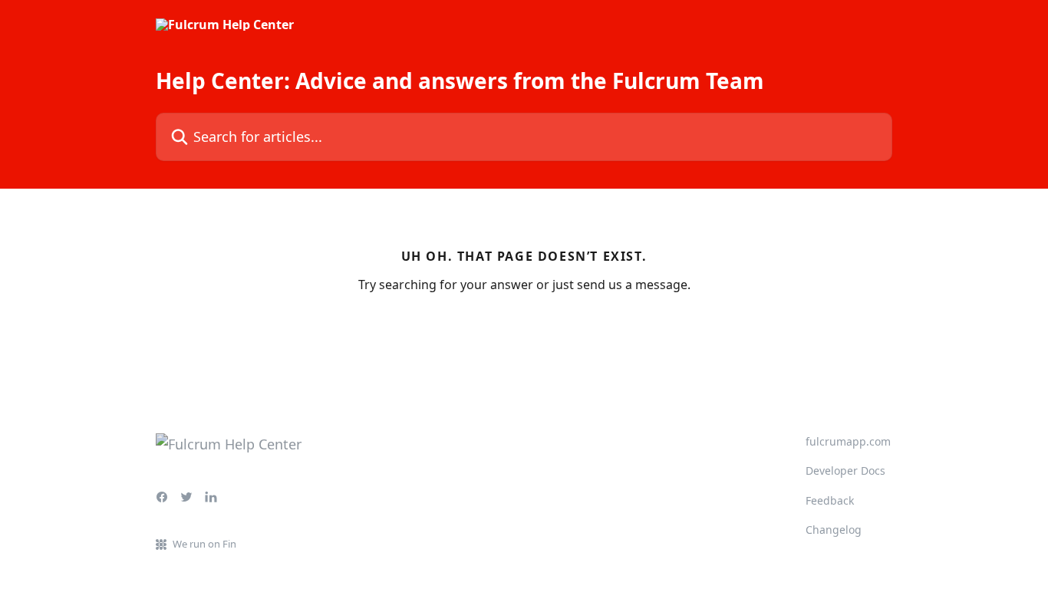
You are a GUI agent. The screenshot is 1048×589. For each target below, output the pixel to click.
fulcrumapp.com (848, 441)
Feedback (830, 500)
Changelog (834, 529)
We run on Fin (204, 544)
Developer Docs (845, 470)
